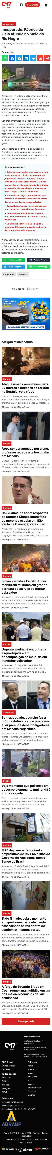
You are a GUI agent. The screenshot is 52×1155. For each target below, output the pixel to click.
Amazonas (8, 24)
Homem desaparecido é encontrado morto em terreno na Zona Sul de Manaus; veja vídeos (26, 216)
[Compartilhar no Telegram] (19, 58)
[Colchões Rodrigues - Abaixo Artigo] (26, 313)
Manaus (31, 1073)
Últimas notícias (8, 1066)
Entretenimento (34, 1087)
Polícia (6, 443)
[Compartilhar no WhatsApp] (5, 58)
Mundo (7, 379)
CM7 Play (6, 1069)
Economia (32, 1091)
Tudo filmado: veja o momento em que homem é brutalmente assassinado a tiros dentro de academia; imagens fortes (26, 198)
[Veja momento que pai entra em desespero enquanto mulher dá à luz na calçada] (26, 762)
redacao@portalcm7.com (12, 1102)
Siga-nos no (18, 288)
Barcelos (23, 274)
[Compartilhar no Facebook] (12, 58)
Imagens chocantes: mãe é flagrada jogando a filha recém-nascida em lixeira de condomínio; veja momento (25, 227)
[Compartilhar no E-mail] (40, 58)
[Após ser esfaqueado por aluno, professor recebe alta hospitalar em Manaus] (26, 425)
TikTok (4, 1092)
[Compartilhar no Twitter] (33, 58)
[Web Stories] (21, 5)
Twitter (5, 1081)
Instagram (6, 1088)
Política (7, 508)
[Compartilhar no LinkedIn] (26, 58)
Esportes (31, 1095)
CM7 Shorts (32, 5)
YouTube (5, 1085)
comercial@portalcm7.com (13, 1105)
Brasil (6, 780)
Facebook (6, 1077)
